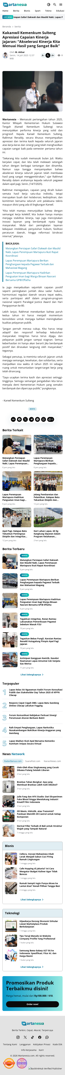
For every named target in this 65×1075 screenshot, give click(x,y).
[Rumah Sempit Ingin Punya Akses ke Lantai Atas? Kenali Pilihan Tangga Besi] (11, 888)
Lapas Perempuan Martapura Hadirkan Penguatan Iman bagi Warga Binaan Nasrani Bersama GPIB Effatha (31, 276)
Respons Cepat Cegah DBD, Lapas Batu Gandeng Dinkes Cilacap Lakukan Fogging (34, 704)
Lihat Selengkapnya (31, 674)
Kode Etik (57, 1044)
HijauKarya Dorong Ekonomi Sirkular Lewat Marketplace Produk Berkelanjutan (39, 924)
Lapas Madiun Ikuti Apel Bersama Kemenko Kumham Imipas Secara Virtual (32, 742)
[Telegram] (31, 419)
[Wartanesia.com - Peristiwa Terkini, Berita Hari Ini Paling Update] (14, 4)
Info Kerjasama (28, 1050)
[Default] (48, 55)
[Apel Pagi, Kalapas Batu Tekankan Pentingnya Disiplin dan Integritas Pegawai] (16, 517)
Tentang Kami (10, 1044)
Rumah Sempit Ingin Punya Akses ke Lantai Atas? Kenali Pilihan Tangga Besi (40, 884)
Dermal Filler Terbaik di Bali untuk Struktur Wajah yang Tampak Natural (39, 827)
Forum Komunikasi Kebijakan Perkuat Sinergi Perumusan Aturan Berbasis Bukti (33, 716)
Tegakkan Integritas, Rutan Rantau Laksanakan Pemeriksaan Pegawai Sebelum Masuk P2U (38, 622)
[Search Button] (55, 5)
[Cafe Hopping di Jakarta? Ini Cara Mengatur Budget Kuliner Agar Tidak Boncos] (11, 873)
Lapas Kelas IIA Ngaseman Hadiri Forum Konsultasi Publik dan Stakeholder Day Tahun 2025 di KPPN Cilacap (35, 692)
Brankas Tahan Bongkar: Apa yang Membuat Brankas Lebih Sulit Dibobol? (37, 783)
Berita (16, 10)
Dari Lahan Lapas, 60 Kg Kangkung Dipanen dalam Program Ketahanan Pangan (47, 534)
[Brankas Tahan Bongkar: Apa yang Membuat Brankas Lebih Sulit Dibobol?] (8, 787)
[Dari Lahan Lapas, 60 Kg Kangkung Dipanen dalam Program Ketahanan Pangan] (48, 517)
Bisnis (27, 10)
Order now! (32, 1004)
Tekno (48, 10)
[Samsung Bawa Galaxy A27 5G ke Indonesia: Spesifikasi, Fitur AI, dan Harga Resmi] (11, 955)
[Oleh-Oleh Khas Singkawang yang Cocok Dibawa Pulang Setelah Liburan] (8, 772)
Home (5, 10)
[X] (25, 419)
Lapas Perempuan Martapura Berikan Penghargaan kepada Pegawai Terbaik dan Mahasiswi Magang (30, 264)
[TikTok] (32, 1037)
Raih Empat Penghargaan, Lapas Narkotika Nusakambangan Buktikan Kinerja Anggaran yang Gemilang (35, 730)
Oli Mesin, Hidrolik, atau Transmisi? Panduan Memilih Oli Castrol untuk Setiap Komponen (39, 814)
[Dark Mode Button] (49, 5)
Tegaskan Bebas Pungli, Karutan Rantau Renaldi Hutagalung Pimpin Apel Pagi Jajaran (40, 641)
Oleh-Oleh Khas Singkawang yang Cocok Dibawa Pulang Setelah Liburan (38, 769)
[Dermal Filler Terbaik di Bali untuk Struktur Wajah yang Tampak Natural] (8, 831)
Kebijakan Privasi (41, 1044)
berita (32, 409)
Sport (37, 10)
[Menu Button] (61, 5)
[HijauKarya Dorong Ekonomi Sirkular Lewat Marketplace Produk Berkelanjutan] (11, 926)
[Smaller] (43, 55)
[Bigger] (52, 55)
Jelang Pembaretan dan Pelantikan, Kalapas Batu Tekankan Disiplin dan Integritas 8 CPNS (47, 497)
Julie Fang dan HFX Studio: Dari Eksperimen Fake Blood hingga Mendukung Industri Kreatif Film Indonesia (39, 799)
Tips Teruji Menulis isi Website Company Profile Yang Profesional (37, 937)
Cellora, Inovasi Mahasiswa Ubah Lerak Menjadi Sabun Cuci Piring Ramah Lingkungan (37, 857)
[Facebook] (19, 419)
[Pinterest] (37, 419)
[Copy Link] (13, 419)
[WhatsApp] (43, 419)
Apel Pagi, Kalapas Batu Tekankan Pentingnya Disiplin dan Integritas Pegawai (14, 534)
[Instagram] (18, 1037)
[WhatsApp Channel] (47, 1037)
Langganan (25, 1044)
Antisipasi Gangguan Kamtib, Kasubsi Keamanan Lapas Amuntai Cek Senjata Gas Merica (40, 661)
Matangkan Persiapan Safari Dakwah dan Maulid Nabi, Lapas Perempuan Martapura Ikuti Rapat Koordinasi (33, 252)
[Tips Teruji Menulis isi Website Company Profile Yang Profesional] (11, 941)
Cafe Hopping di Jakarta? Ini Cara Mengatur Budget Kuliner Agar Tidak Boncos (38, 871)
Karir (41, 1050)
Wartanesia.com (26, 1055)
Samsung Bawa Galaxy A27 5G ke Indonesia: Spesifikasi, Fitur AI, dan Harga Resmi (38, 953)
